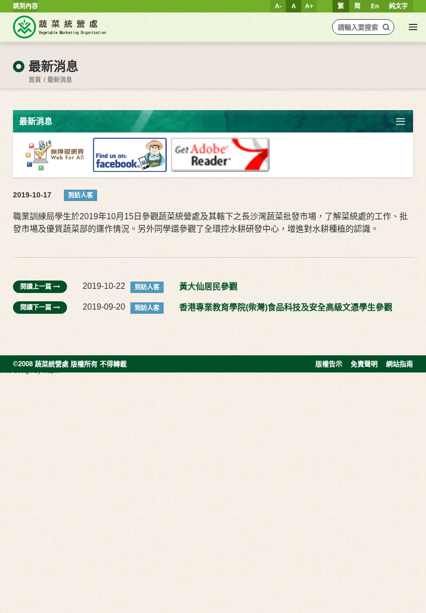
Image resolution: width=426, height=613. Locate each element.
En (375, 6)
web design (16, 371)
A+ (309, 6)
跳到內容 (25, 6)
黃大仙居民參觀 (208, 286)
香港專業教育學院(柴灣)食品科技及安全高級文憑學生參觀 (285, 307)
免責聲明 (364, 364)
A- (278, 6)
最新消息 (59, 80)
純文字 (398, 6)
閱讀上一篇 (35, 286)
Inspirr (51, 371)
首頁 (35, 80)
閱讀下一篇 (35, 307)
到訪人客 (80, 195)
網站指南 (399, 364)
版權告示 (328, 364)
